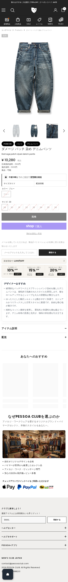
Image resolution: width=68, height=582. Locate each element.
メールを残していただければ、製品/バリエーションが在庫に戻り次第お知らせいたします (33, 244)
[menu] (3, 10)
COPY (17, 274)
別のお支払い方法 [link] (34, 233)
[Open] (7, 574)
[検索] (12, 10)
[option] (34, 77)
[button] (4, 130)
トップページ (6, 30)
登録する (57, 519)
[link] (15, 401)
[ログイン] (55, 10)
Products (18, 30)
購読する (52, 252)
